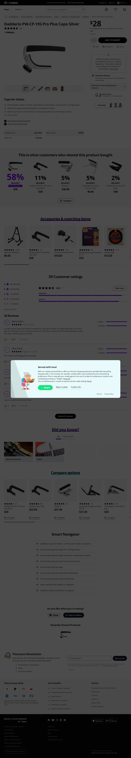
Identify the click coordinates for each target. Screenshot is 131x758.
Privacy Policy (109, 394)
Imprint (99, 394)
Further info (76, 387)
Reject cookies (62, 387)
